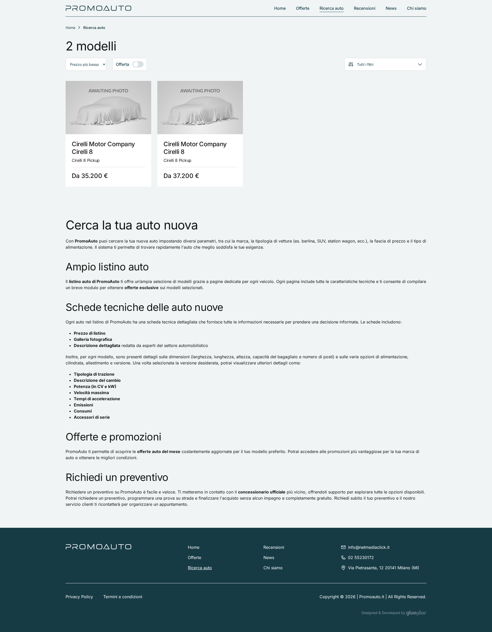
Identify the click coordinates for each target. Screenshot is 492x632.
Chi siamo (416, 8)
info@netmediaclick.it (368, 547)
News (391, 8)
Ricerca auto (332, 8)
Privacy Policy (79, 596)
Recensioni (364, 8)
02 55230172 (361, 557)
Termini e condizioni (122, 596)
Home (280, 8)
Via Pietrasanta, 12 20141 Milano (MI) (383, 567)
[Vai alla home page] (98, 8)
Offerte (302, 8)
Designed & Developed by (384, 612)
